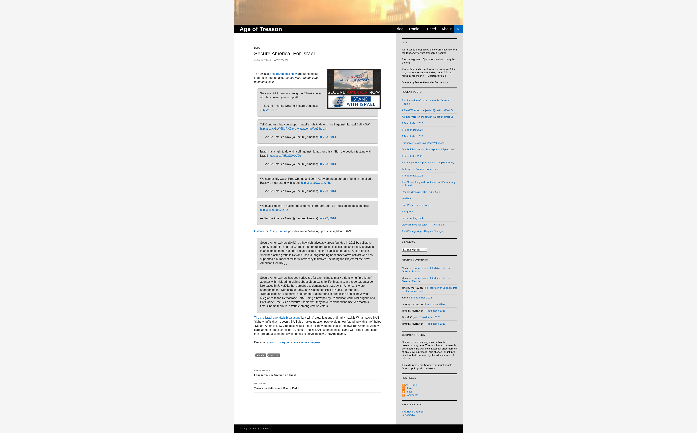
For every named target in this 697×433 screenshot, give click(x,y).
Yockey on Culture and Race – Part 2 (276, 385)
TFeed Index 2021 (412, 175)
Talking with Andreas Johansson (420, 169)
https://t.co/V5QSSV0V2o (285, 155)
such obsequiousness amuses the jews (295, 342)
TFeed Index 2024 (412, 129)
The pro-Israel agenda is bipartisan (276, 317)
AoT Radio (411, 384)
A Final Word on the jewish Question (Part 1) (427, 116)
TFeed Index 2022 (412, 156)
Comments (411, 394)
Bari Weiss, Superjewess (416, 205)
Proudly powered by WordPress (255, 428)
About (446, 29)
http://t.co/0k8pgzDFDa (275, 209)
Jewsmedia (408, 414)
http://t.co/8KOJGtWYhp (316, 182)
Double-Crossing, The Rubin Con (421, 191)
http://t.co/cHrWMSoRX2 (275, 128)
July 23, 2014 (327, 137)
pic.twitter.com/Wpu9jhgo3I (309, 128)
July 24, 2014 (268, 109)
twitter (274, 355)
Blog (399, 29)
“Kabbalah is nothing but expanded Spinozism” (428, 149)
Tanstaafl (282, 60)
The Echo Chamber (413, 411)
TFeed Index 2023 (412, 136)
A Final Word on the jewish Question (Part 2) (427, 110)
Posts (408, 391)
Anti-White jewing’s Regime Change (422, 231)
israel (260, 355)
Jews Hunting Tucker (414, 218)
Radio (414, 29)
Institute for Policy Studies (270, 231)
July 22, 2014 (327, 218)
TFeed (430, 29)
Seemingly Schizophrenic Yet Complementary (428, 162)
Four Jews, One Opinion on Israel (275, 372)
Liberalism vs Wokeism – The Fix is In (423, 224)
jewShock (407, 198)
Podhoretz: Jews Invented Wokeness (423, 142)
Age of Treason (261, 29)
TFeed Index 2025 (412, 123)
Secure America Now (283, 73)
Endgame (407, 211)
